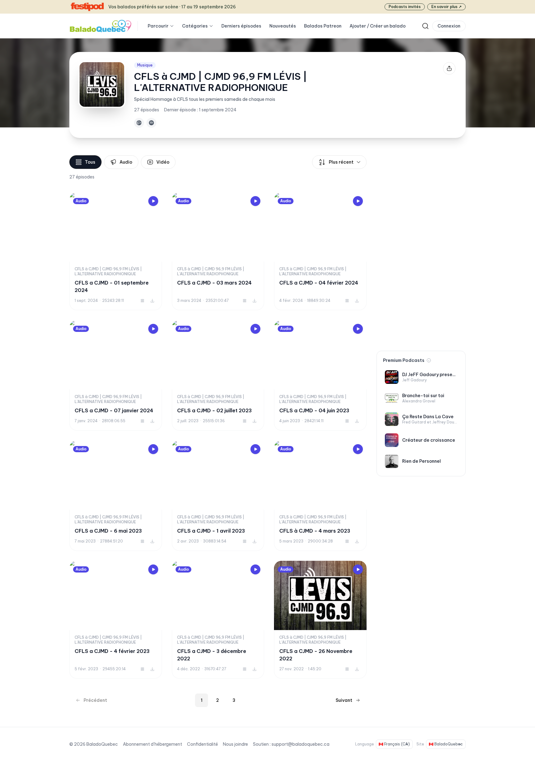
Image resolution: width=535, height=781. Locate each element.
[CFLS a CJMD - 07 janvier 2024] (115, 375)
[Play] (153, 201)
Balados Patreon (322, 26)
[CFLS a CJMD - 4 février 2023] (115, 620)
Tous (90, 162)
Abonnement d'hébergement (152, 744)
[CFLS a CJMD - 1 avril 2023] (218, 495)
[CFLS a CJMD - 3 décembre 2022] (218, 620)
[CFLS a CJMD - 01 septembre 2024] (115, 251)
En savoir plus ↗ (446, 6)
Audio (126, 162)
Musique (145, 65)
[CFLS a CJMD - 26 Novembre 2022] (320, 620)
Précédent (95, 700)
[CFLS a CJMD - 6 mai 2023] (115, 495)
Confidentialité (202, 744)
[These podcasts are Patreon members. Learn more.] (428, 360)
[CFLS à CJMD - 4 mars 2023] (320, 495)
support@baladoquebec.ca (300, 744)
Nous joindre (235, 744)
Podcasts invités (405, 6)
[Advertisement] (421, 248)
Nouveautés (282, 26)
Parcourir (158, 26)
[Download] (152, 300)
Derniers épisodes (241, 26)
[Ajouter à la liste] (142, 300)
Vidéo (162, 162)
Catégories (195, 26)
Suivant (344, 700)
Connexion (448, 26)
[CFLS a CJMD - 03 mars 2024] (218, 251)
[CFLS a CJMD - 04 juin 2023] (320, 375)
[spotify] (151, 123)
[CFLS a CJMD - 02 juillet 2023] (218, 375)
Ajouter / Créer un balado (378, 26)
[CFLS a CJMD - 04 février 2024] (320, 251)
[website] (139, 123)
